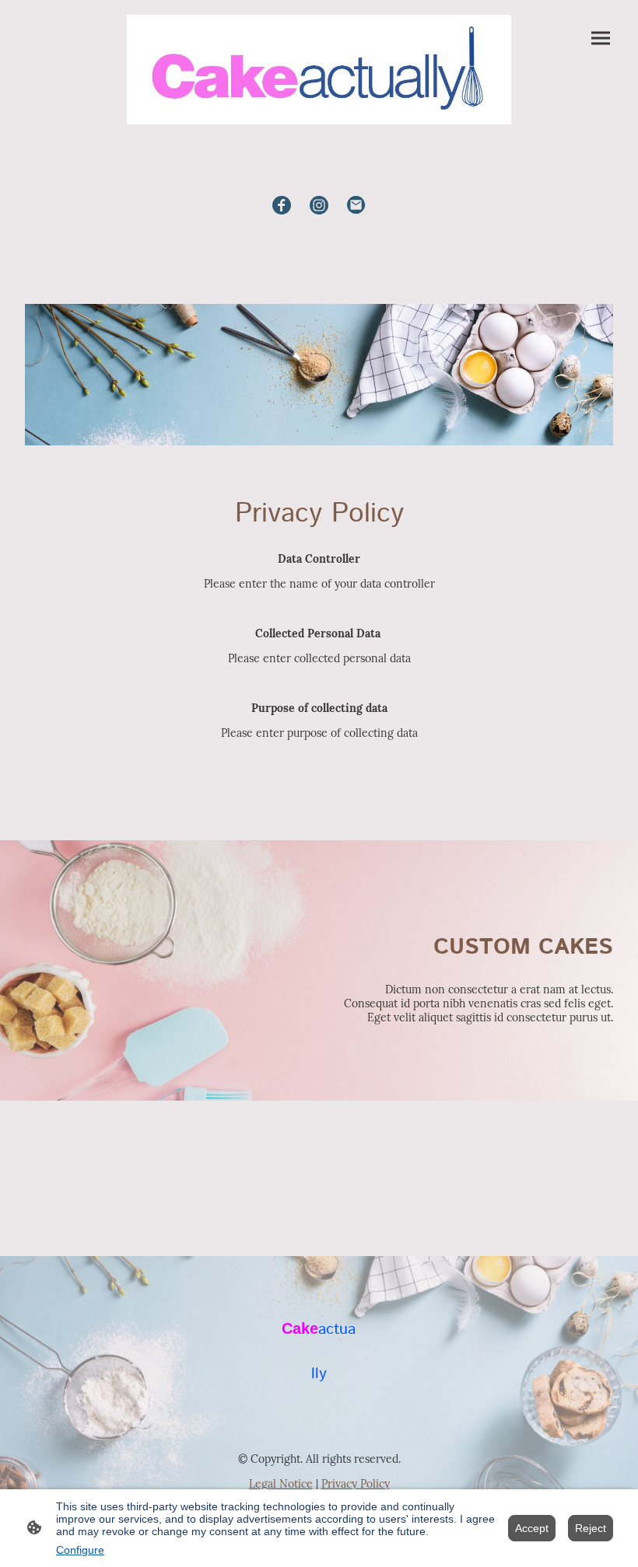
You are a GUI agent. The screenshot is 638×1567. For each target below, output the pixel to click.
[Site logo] (318, 69)
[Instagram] (319, 205)
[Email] (356, 205)
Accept (532, 1528)
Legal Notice (281, 1484)
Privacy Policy (355, 1484)
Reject (590, 1528)
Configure (80, 1550)
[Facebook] (281, 205)
